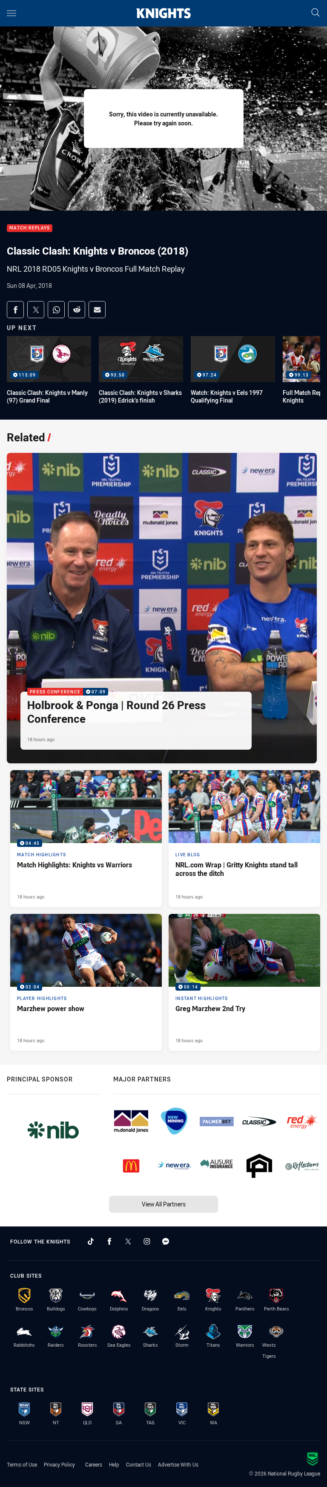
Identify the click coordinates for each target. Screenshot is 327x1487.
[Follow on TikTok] (90, 1241)
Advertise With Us (178, 1464)
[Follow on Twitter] (128, 1241)
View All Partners (164, 1204)
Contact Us (138, 1464)
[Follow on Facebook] (109, 1241)
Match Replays (29, 228)
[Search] (315, 13)
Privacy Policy (59, 1464)
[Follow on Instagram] (146, 1241)
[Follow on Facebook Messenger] (165, 1241)
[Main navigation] (11, 13)
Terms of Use (22, 1464)
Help (114, 1464)
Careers (93, 1464)
